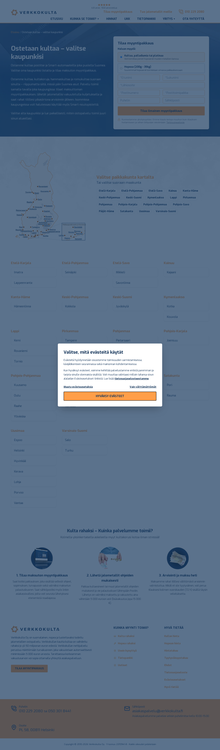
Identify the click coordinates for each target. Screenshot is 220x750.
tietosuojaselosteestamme (132, 378)
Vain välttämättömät (143, 387)
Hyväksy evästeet (110, 396)
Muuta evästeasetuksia (78, 387)
